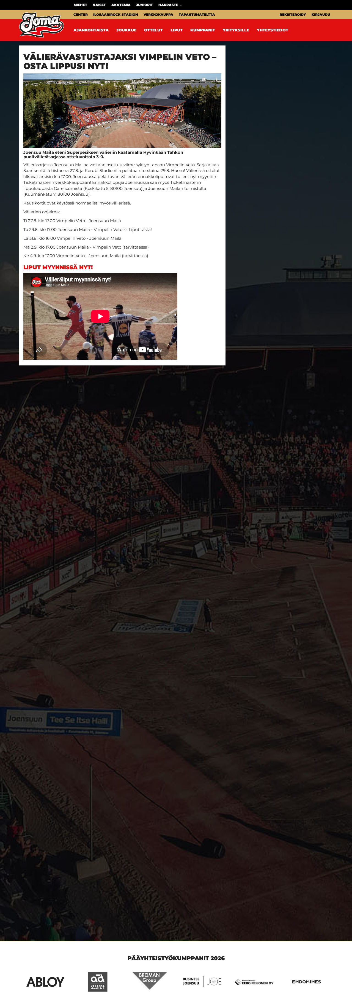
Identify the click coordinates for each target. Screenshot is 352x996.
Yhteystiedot (272, 30)
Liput (176, 30)
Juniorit (144, 5)
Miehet (80, 5)
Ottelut (153, 30)
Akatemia (121, 5)
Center (80, 14)
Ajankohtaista (91, 30)
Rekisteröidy (293, 14)
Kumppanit (202, 30)
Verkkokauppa (158, 14)
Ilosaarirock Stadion (115, 14)
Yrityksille (236, 30)
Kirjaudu (321, 14)
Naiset (99, 5)
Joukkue (126, 30)
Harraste (168, 5)
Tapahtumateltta (197, 14)
